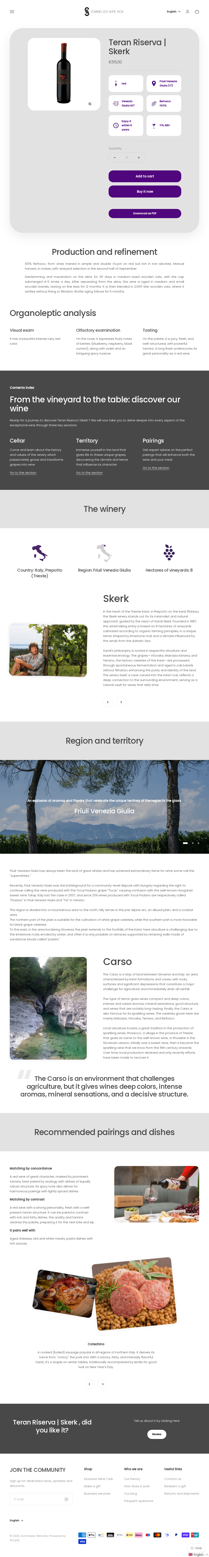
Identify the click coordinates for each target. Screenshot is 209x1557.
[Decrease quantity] (115, 157)
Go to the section (23, 472)
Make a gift (92, 1486)
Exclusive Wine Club (98, 1479)
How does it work (137, 1486)
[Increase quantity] (139, 157)
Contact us (172, 1479)
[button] (198, 1554)
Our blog (130, 1493)
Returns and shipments (181, 1493)
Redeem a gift (175, 1486)
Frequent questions (138, 1501)
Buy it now (145, 191)
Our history (132, 1479)
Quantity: (115, 148)
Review (156, 1434)
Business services (97, 1493)
